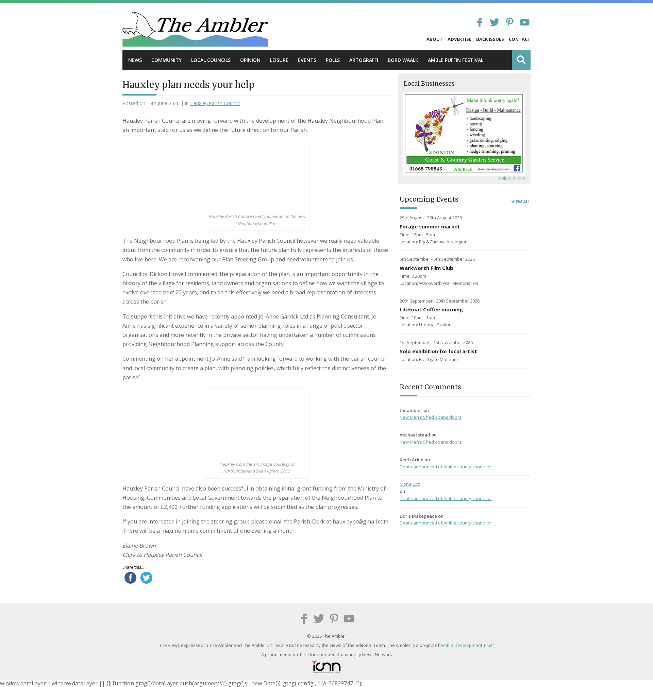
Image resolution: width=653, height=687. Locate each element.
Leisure (279, 60)
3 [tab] (508, 178)
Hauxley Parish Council (215, 103)
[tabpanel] (464, 134)
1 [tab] (499, 178)
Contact (520, 39)
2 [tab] (504, 178)
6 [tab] (523, 178)
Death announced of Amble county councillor (446, 467)
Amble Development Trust (467, 645)
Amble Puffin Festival (455, 60)
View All (521, 202)
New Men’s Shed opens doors (431, 417)
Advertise (459, 39)
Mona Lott (410, 484)
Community (166, 60)
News (135, 60)
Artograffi (363, 60)
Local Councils (211, 60)
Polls (333, 60)
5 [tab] (518, 178)
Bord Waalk (403, 60)
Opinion (250, 60)
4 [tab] (513, 178)
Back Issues (490, 39)
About (434, 39)
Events (307, 60)
